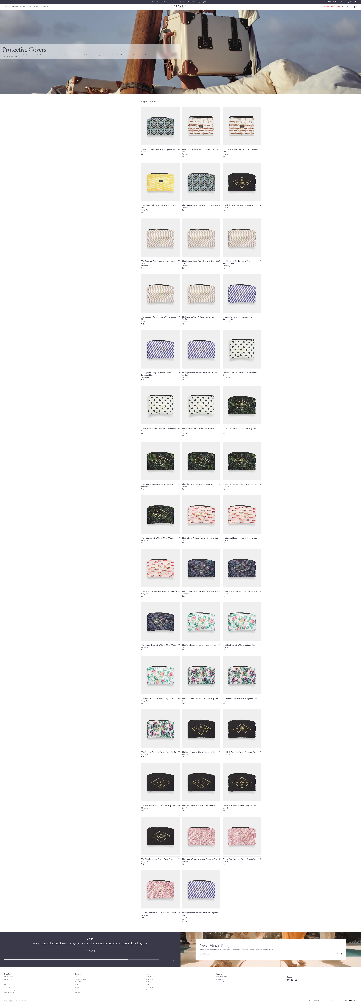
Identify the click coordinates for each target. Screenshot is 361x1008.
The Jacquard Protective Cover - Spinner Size (240, 591)
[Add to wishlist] (179, 149)
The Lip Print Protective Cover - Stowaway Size (200, 538)
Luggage (7, 982)
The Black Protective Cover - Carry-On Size (198, 805)
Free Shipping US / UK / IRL (349, 2)
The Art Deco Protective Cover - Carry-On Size (200, 205)
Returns (77, 990)
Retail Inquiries (220, 979)
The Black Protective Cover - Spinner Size (238, 205)
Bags (5, 984)
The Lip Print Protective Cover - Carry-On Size (159, 591)
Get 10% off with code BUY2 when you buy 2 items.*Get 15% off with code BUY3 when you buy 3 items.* (180, 2)
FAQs (329, 2)
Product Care (79, 982)
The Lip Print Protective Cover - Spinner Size (240, 538)
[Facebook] (292, 980)
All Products (8, 979)
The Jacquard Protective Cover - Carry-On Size (159, 645)
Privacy (340, 1000)
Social (289, 977)
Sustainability (150, 987)
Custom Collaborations (223, 982)
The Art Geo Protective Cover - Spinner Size (239, 859)
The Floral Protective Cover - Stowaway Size (199, 645)
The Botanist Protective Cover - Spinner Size (240, 698)
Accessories (8, 987)
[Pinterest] (296, 980)
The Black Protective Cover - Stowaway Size (198, 752)
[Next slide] (175, 959)
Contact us (336, 2)
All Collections (8, 976)
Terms (333, 1000)
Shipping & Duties (80, 979)
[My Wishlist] (347, 6)
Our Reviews (149, 979)
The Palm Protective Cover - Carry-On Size (239, 484)
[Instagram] (288, 980)
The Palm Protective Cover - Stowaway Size (239, 428)
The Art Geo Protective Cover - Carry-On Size (159, 913)
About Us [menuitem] (45, 6)
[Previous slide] (173, 959)
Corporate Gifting (221, 976)
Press (147, 984)
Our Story (149, 976)
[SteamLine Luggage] (180, 6)
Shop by (7, 974)
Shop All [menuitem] (6, 6)
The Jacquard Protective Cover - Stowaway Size (200, 591)
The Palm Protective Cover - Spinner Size (197, 484)
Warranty (77, 984)
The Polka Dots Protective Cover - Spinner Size (159, 428)
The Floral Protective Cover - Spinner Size (239, 645)
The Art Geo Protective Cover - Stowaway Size (199, 859)
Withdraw (78, 992)
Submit (339, 954)
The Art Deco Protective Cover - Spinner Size (158, 149)
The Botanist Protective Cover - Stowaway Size (200, 698)
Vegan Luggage (9, 992)
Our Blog (148, 982)
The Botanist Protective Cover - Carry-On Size (159, 752)
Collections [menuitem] (15, 6)
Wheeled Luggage (10, 990)
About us (149, 974)
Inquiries (219, 974)
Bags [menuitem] (29, 6)
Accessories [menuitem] (36, 6)
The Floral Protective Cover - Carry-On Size (158, 698)
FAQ (76, 976)
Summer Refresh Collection (332, 6)
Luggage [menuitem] (22, 6)
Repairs (77, 987)
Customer (78, 974)
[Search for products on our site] (343, 7)
